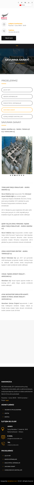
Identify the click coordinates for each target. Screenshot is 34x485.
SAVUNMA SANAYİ (9, 110)
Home (11, 63)
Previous (5, 155)
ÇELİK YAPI (6, 90)
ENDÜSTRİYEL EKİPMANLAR (12, 103)
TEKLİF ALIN (9, 38)
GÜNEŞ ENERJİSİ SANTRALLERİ (13, 116)
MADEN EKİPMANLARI (10, 96)
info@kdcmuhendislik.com (14, 438)
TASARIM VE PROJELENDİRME (13, 409)
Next (29, 155)
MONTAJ (7, 417)
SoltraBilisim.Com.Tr (12, 481)
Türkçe (23, 5)
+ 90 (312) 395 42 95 (12, 445)
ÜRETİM (7, 413)
